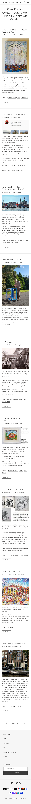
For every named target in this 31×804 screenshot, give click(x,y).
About (5, 738)
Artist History (12, 97)
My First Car (7, 342)
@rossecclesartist (10, 142)
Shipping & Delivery (9, 752)
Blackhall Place (13, 470)
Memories (11, 399)
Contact (6, 743)
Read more (6, 102)
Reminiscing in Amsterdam (13, 644)
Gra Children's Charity (11, 572)
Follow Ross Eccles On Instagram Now (13, 165)
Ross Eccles (8, 2)
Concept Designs (22, 240)
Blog (4, 748)
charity (21, 470)
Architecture (12, 240)
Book (18, 97)
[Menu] (28, 2)
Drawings (20, 555)
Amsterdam (12, 706)
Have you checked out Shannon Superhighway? (13, 188)
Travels (19, 706)
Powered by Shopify (21, 798)
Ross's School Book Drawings (14, 489)
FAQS (5, 757)
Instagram (11, 170)
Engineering (6, 242)
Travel (8, 401)
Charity (10, 627)
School (26, 555)
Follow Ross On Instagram (13, 114)
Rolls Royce (18, 399)
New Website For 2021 (11, 259)
